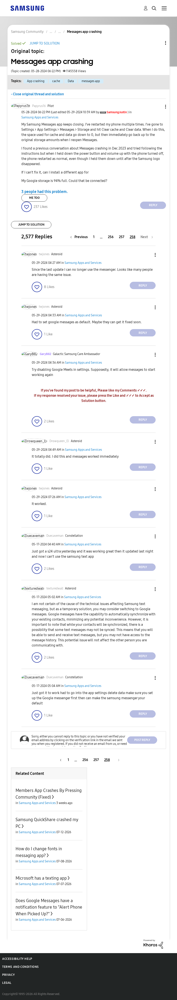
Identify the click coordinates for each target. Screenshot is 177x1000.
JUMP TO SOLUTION (45, 43)
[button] (158, 106)
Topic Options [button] (158, 43)
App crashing (35, 81)
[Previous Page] (60, 759)
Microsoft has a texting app (41, 878)
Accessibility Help (17, 959)
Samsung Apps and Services (39, 117)
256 (111, 237)
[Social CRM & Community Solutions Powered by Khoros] (153, 944)
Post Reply (142, 740)
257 (121, 237)
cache (56, 81)
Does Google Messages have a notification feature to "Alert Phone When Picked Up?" (49, 907)
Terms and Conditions (20, 967)
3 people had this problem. (44, 191)
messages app (91, 81)
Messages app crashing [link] (84, 32)
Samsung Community (27, 32)
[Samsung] (27, 8)
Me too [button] (34, 198)
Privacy (8, 975)
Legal (6, 983)
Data (71, 81)
